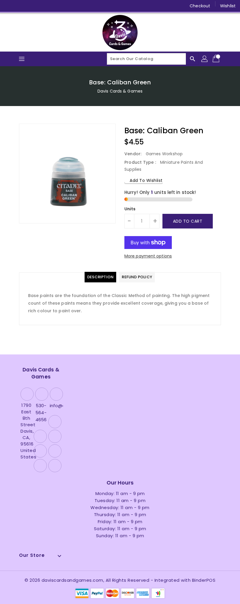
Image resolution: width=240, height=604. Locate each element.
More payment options (148, 256)
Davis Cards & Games (120, 91)
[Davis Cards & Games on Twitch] (65, 5)
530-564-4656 (41, 412)
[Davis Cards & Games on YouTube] (42, 5)
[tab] (100, 277)
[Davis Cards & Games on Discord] (53, 5)
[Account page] (205, 59)
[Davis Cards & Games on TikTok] (76, 5)
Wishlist (228, 6)
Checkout (200, 6)
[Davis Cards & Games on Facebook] (9, 5)
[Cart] (216, 59)
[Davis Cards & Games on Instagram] (31, 5)
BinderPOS (204, 580)
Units (130, 209)
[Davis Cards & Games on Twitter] (20, 5)
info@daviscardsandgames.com (55, 405)
